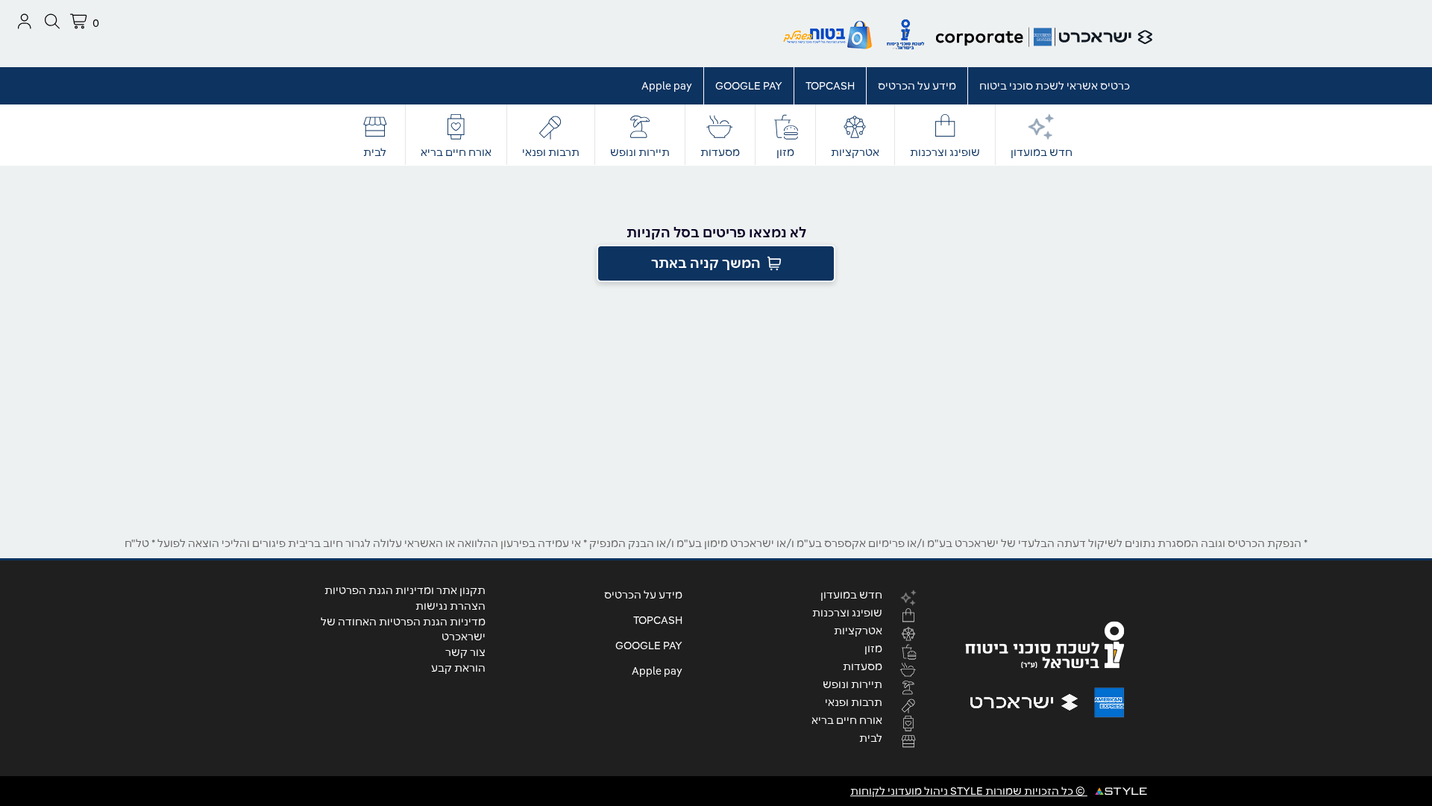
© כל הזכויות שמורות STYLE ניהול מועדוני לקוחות (968, 791)
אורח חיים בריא (456, 152)
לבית (374, 152)
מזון (785, 152)
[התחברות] (24, 21)
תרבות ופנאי (551, 152)
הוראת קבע (458, 668)
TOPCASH (830, 86)
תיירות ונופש (640, 152)
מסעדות (720, 152)
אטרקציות (855, 152)
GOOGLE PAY (748, 86)
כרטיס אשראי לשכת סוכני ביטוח (1054, 86)
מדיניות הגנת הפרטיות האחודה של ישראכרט (403, 629)
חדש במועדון (1042, 152)
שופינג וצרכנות (945, 152)
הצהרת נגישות (450, 606)
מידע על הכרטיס (917, 86)
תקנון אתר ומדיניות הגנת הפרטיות (405, 590)
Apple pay (666, 86)
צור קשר (465, 652)
